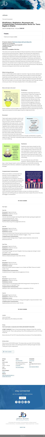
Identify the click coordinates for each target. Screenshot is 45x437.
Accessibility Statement (20, 423)
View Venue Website (20, 367)
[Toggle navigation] (42, 2)
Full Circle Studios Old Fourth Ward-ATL (22, 42)
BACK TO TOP (22, 427)
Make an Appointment (30, 423)
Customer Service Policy (10, 423)
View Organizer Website (34, 366)
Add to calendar (8, 351)
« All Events (5, 15)
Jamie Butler (31, 360)
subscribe (22, 397)
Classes (3, 372)
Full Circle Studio (19, 360)
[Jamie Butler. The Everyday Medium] (4, 3)
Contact (36, 423)
